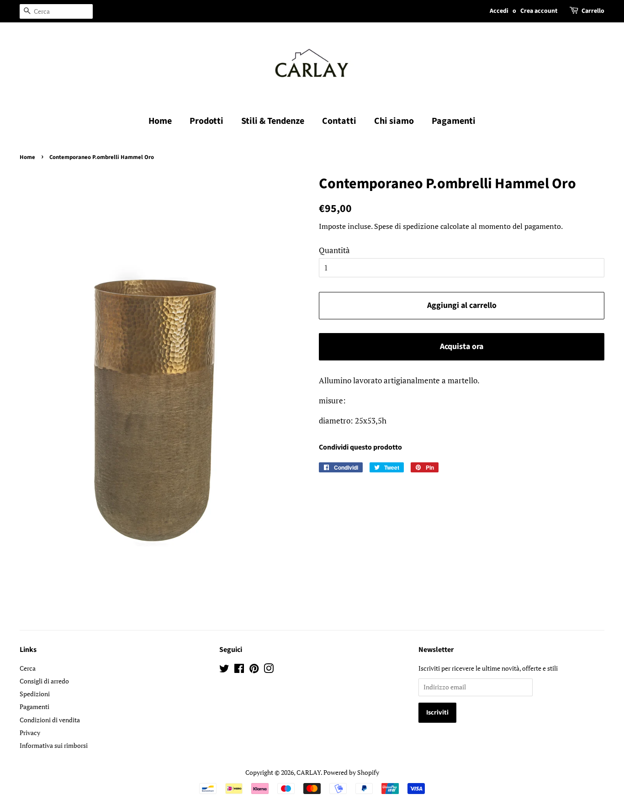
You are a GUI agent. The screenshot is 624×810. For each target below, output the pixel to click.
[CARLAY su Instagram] (269, 670)
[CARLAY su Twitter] (224, 670)
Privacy (30, 732)
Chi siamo (394, 121)
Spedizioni (35, 693)
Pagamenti (454, 121)
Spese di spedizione (406, 226)
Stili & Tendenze (272, 121)
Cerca (28, 668)
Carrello (593, 11)
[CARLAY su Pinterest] (254, 670)
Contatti (339, 121)
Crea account (538, 11)
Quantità (334, 250)
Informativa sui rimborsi (54, 745)
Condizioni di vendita (50, 719)
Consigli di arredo (44, 681)
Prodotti (206, 121)
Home (160, 121)
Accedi (499, 11)
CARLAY (308, 772)
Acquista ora (461, 346)
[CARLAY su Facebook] (239, 670)
